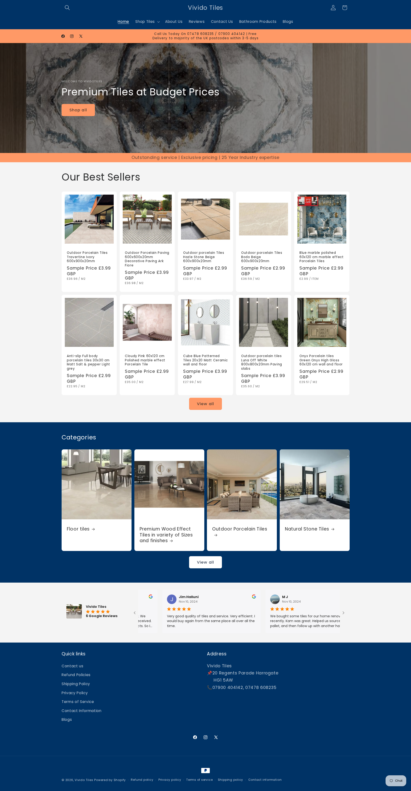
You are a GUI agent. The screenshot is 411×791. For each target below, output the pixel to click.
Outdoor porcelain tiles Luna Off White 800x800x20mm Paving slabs (261, 362)
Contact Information (82, 710)
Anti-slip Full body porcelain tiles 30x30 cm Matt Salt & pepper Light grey (88, 362)
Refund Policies (76, 674)
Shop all (78, 110)
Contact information (265, 780)
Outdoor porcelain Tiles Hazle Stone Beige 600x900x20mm (203, 257)
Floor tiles (78, 529)
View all (205, 404)
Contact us (72, 665)
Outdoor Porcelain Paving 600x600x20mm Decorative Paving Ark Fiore (147, 259)
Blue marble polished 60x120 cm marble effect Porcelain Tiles (321, 257)
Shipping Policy (76, 683)
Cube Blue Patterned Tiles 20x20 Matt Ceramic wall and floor (205, 360)
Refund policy (142, 780)
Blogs (67, 719)
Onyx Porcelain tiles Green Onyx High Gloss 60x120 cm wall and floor (321, 360)
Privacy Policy (75, 692)
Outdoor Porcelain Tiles (239, 529)
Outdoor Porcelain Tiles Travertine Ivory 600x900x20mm (87, 257)
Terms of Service (78, 701)
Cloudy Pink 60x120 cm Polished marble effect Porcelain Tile (145, 360)
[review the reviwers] (221, 597)
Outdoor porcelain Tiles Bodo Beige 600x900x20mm (261, 257)
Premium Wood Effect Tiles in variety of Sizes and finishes (166, 535)
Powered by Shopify (110, 780)
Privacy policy (169, 780)
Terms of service (199, 780)
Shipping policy (230, 780)
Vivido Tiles (84, 780)
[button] (67, 7)
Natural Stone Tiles (307, 529)
